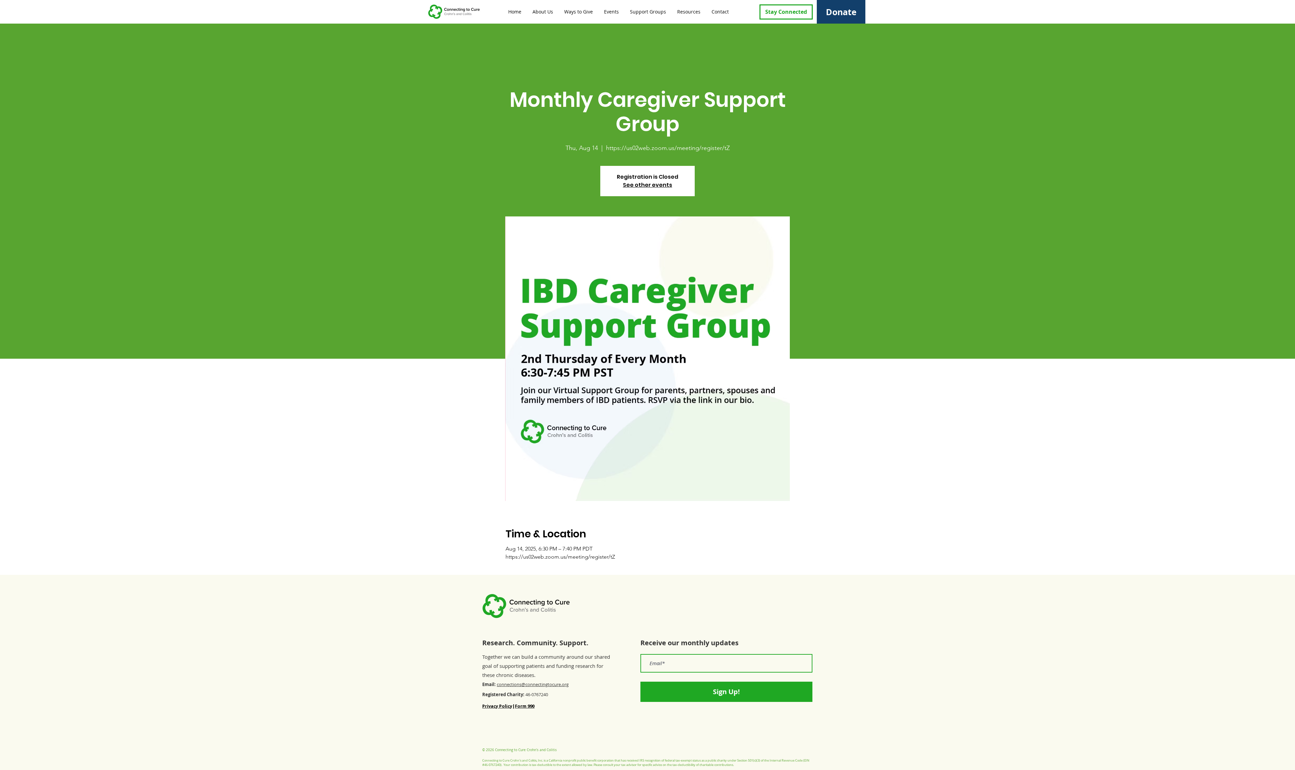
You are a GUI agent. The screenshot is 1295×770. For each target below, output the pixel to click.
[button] (542, 11)
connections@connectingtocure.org (533, 684)
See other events (647, 185)
